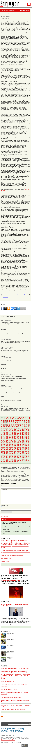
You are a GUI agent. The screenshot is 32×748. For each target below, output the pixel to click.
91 (13, 425)
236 (15, 443)
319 (2, 453)
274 (28, 447)
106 (20, 426)
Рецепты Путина (5, 561)
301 (12, 451)
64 (16, 422)
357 (15, 457)
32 (7, 420)
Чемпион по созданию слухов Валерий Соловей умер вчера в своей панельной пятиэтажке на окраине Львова (15, 551)
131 (28, 429)
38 (20, 420)
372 (26, 459)
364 (4, 459)
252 (28, 444)
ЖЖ (18, 580)
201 (10, 438)
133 (4, 430)
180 (12, 436)
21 (14, 418)
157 (10, 433)
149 (18, 432)
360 (23, 457)
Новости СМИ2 (4, 516)
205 (20, 438)
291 (15, 449)
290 (12, 449)
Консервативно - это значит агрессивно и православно (7, 296)
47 (9, 421)
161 (20, 433)
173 (23, 434)
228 (23, 441)
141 (26, 430)
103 (12, 426)
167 (7, 434)
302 (15, 451)
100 (4, 426)
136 (12, 430)
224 (12, 441)
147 (12, 432)
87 (5, 425)
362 (28, 457)
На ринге (4, 728)
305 (23, 451)
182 (18, 436)
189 (7, 437)
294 (23, 449)
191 (12, 437)
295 (26, 449)
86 (3, 425)
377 (10, 460)
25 (22, 418)
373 (28, 459)
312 (12, 452)
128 (20, 429)
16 (4, 418)
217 (23, 440)
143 (2, 432)
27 (27, 418)
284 (26, 448)
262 (26, 445)
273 (26, 447)
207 (26, 438)
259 (18, 445)
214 (15, 440)
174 (26, 434)
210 (4, 440)
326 (20, 453)
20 (12, 418)
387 (7, 461)
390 (15, 461)
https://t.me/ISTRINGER (8, 580)
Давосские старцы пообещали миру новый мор (13, 709)
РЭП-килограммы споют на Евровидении (11, 697)
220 (2, 441)
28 (29, 418)
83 (26, 424)
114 (12, 428)
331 (4, 455)
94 (20, 425)
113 (9, 428)
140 (23, 430)
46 (7, 421)
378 (12, 460)
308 (2, 452)
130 (26, 429)
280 (15, 448)
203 (15, 438)
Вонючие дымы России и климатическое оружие (22, 295)
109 (28, 426)
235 (12, 443)
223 (10, 441)
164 (28, 433)
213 (12, 440)
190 (10, 437)
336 (18, 455)
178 (7, 436)
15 (2, 418)
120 (28, 428)
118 (22, 428)
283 (23, 448)
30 (3, 420)
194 (20, 437)
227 (20, 441)
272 (23, 447)
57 (1, 422)
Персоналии (5, 731)
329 (28, 453)
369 (18, 459)
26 (24, 418)
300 (10, 451)
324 (15, 453)
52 (20, 421)
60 (7, 422)
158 (12, 433)
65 (18, 422)
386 (4, 461)
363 (2, 459)
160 (18, 433)
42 (28, 420)
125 (12, 429)
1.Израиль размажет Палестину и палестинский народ (16, 526)
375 (4, 460)
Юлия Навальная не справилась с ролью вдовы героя (15, 668)
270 (18, 447)
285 (28, 448)
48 (11, 421)
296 (28, 449)
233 (7, 443)
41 (26, 420)
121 (2, 429)
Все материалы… (7, 565)
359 (20, 457)
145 (7, 432)
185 (26, 436)
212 (9, 440)
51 (18, 421)
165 (2, 434)
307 (28, 451)
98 (28, 425)
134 (7, 430)
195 (23, 437)
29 (1, 420)
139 (20, 430)
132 (2, 430)
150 (20, 432)
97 (26, 425)
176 (2, 436)
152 (26, 432)
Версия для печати (6, 16)
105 (17, 426)
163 (26, 433)
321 (7, 453)
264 (2, 447)
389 (12, 461)
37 (18, 420)
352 (2, 457)
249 (20, 444)
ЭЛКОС (19, 742)
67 (22, 422)
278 (10, 448)
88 (7, 425)
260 (20, 445)
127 (18, 429)
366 (10, 459)
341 (2, 456)
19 (10, 418)
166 (4, 434)
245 (10, 444)
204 (18, 438)
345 (12, 456)
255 (7, 445)
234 (10, 443)
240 (26, 443)
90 (11, 425)
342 (4, 456)
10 (21, 417)
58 (3, 422)
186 (28, 436)
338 (23, 455)
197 (28, 437)
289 (10, 449)
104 (14, 426)
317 (26, 452)
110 (1, 428)
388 (10, 461)
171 (18, 434)
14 (29, 417)
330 (2, 455)
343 (7, 456)
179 (10, 436)
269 (15, 447)
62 (11, 422)
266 (7, 447)
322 (10, 453)
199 (4, 438)
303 (18, 451)
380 (18, 460)
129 (23, 429)
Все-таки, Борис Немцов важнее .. (9, 689)
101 (6, 426)
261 (23, 445)
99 (1, 426)
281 (18, 448)
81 (22, 424)
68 (24, 422)
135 (10, 430)
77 (13, 424)
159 (15, 433)
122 (4, 429)
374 (2, 460)
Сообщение (4, 489)
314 (18, 452)
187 (2, 437)
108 (25, 426)
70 (28, 422)
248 (18, 444)
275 (2, 448)
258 (15, 445)
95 (22, 425)
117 (20, 428)
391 (18, 461)
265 (4, 447)
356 (12, 457)
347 (18, 456)
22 (16, 418)
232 (4, 443)
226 (18, 441)
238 (20, 443)
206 (23, 438)
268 (12, 447)
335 (15, 455)
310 (7, 452)
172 (20, 434)
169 (12, 434)
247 (15, 444)
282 (20, 448)
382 (23, 460)
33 (9, 420)
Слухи (12, 730)
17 (6, 418)
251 (26, 444)
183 (20, 436)
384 (28, 460)
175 (28, 434)
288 (7, 449)
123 (7, 429)
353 (4, 457)
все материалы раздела (24, 10)
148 (15, 432)
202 (12, 438)
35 (13, 420)
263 (28, 445)
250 (23, 444)
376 (7, 460)
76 (11, 424)
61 (9, 422)
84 (28, 424)
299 (7, 451)
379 (15, 460)
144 (4, 432)
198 (2, 438)
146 (10, 432)
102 (9, 426)
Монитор (18, 730)
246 (12, 444)
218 (26, 440)
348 (20, 456)
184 (23, 436)
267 (10, 447)
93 (18, 425)
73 (5, 424)
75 (9, 424)
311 (9, 452)
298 (4, 451)
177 (4, 436)
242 (2, 444)
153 (28, 432)
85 (1, 425)
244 (7, 444)
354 (7, 457)
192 (15, 437)
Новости (20, 728)
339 (26, 455)
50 (16, 421)
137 (15, 430)
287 (4, 449)
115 (14, 428)
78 (16, 424)
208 (28, 438)
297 (2, 451)
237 (18, 443)
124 (10, 429)
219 (28, 440)
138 (18, 430)
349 (23, 456)
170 (15, 434)
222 (7, 441)
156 (7, 433)
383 (26, 460)
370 (20, 459)
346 (15, 456)
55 (26, 421)
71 (1, 424)
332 (7, 455)
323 (12, 453)
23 (18, 418)
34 (11, 420)
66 (20, 422)
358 (18, 457)
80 (20, 424)
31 (5, 420)
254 (4, 445)
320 (4, 453)
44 (3, 421)
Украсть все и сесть (6, 558)
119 (25, 428)
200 (7, 438)
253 (2, 445)
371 (23, 459)
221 (4, 441)
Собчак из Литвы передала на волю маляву (12, 555)
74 (7, 424)
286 (2, 449)
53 (22, 421)
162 (23, 433)
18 (8, 418)
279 (12, 448)
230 (28, 441)
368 (15, 459)
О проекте (13, 731)
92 (16, 425)
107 (22, 426)
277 (7, 448)
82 (24, 424)
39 (22, 420)
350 (26, 456)
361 (26, 457)
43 (1, 421)
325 (18, 453)
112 (7, 428)
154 (2, 433)
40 (24, 420)
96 (24, 425)
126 (15, 429)
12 (25, 417)
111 (4, 428)
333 (10, 455)
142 (28, 430)
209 (2, 440)
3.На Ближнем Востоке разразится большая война (15, 531)
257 (12, 445)
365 (7, 459)
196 (26, 437)
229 (26, 441)
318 (28, 452)
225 (15, 441)
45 (5, 421)
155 (4, 433)
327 (23, 453)
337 (20, 455)
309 (4, 452)
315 (20, 452)
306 (26, 451)
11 (23, 417)
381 (20, 460)
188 (4, 437)
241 (28, 443)
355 (10, 457)
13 (27, 417)
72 (3, 424)
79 (18, 424)
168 (10, 434)
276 (4, 448)
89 (9, 425)
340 (28, 455)
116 (17, 428)
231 (2, 443)
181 (15, 436)
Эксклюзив (4, 730)
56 (28, 421)
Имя (2, 486)
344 (10, 456)
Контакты (20, 731)
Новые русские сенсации (7, 681)
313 (15, 452)
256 (10, 445)
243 (4, 444)
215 (18, 440)
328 (26, 453)
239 (23, 443)
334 (12, 455)
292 (18, 449)
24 (20, 418)
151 (23, 432)
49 (13, 421)
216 (20, 440)
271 (20, 447)
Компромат (12, 728)
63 (13, 422)
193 (18, 437)
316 (23, 452)
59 (5, 422)
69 (26, 422)
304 (20, 451)
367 (12, 459)
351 (28, 456)
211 (7, 440)
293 (20, 449)
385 (2, 461)
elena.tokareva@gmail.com (8, 740)
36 (16, 420)
